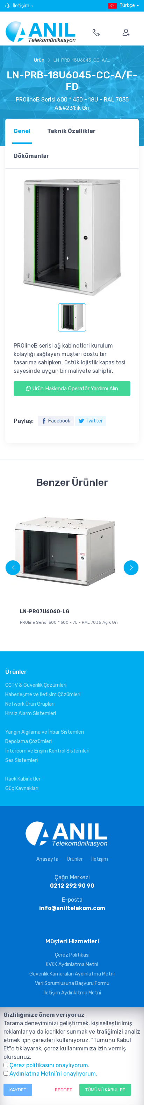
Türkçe (127, 5)
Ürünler (75, 859)
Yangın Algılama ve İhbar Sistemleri (44, 732)
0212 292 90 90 (72, 885)
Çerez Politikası (72, 955)
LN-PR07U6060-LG (44, 612)
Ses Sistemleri (21, 760)
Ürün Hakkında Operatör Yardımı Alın (74, 388)
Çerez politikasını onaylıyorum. (49, 1065)
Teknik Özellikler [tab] (71, 131)
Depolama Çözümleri (28, 741)
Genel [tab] (22, 131)
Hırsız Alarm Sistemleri (30, 713)
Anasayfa (47, 859)
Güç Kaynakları (21, 788)
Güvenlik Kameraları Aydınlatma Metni (72, 974)
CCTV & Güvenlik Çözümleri (35, 685)
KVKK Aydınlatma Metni (72, 964)
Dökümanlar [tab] (31, 156)
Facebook (59, 421)
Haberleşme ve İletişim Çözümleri (42, 695)
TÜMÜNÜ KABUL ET (105, 1089)
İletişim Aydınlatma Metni (72, 993)
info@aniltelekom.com (72, 908)
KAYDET (17, 1089)
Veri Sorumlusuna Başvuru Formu (72, 983)
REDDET (63, 1089)
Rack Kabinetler (23, 779)
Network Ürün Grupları (30, 704)
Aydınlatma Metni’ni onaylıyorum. (53, 1073)
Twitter (94, 421)
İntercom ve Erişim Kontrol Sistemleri (47, 751)
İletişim (21, 6)
